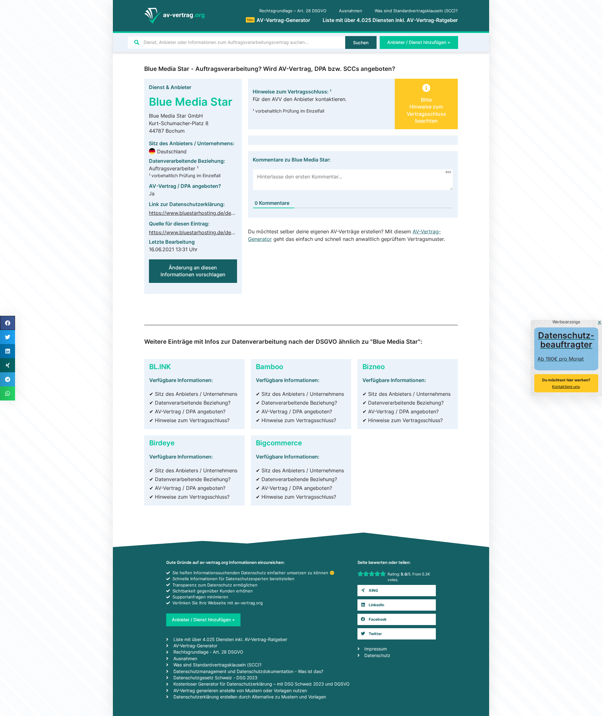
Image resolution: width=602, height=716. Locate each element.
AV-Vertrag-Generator (278, 20)
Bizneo (373, 366)
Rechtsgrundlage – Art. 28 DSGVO (292, 10)
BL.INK (160, 366)
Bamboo (269, 366)
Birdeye (162, 442)
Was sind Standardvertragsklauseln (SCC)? (416, 10)
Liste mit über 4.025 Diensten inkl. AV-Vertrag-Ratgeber (390, 20)
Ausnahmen (350, 10)
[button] (396, 590)
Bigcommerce (279, 442)
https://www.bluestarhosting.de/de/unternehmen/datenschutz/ (223, 213)
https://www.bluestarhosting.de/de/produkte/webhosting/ (217, 232)
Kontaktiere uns (566, 386)
